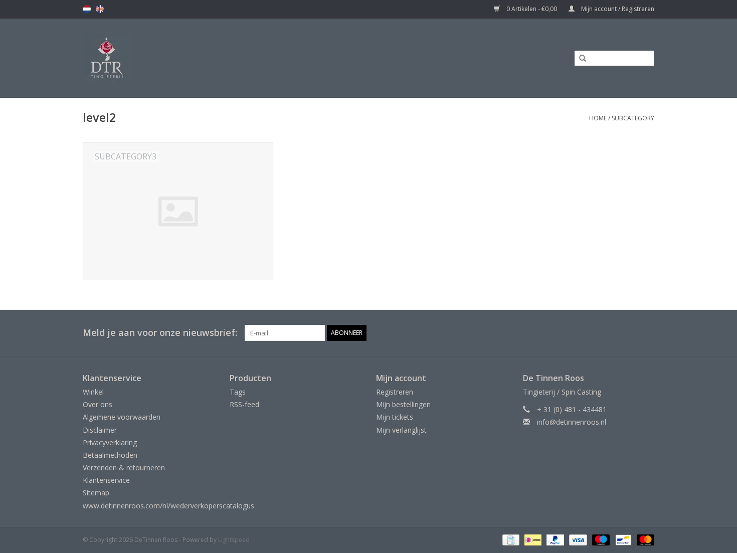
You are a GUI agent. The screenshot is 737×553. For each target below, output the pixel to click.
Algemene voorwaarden (121, 417)
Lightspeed (234, 539)
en (100, 9)
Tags (238, 392)
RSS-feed (244, 404)
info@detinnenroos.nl (571, 422)
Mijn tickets (394, 417)
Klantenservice (106, 480)
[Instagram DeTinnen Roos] (646, 333)
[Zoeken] (579, 58)
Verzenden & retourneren (124, 467)
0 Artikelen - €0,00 (532, 9)
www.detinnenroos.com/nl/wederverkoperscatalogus (168, 505)
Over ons (97, 404)
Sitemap (96, 492)
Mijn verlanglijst (401, 430)
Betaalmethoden (110, 455)
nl (87, 9)
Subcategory (633, 118)
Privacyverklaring (110, 442)
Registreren (394, 392)
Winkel (93, 392)
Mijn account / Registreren (617, 9)
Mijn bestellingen (403, 404)
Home (598, 118)
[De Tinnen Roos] (186, 58)
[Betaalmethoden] (510, 539)
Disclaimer (100, 430)
